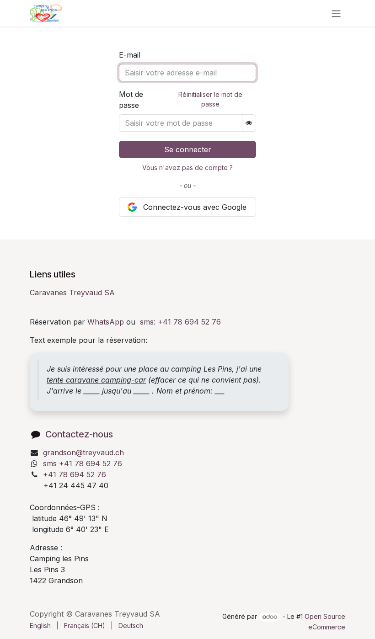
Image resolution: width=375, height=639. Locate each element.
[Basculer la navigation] (336, 13)
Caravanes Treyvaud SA (72, 292)
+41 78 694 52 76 (74, 474)
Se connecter (187, 149)
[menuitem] (40, 625)
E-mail (129, 54)
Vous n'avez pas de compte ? (187, 167)
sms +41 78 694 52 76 (82, 463)
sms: (180, 321)
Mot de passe (131, 100)
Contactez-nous (79, 434)
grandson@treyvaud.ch (83, 452)
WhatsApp (105, 321)
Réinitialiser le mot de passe (210, 99)
